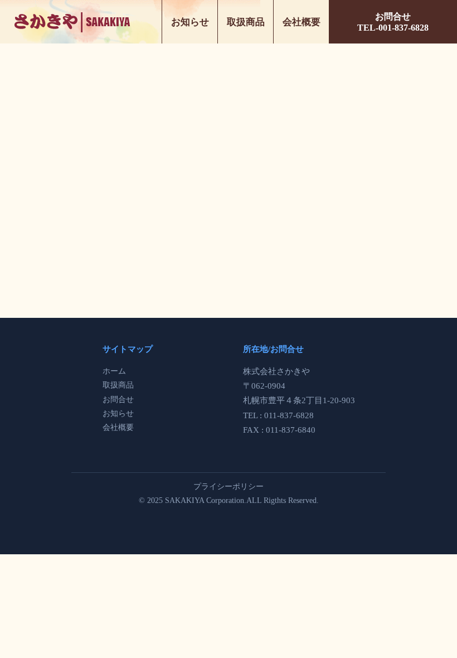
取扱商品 (246, 22)
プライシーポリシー (228, 486)
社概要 (122, 427)
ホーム (114, 371)
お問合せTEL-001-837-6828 (393, 22)
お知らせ (190, 22)
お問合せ (118, 399)
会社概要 (301, 22)
